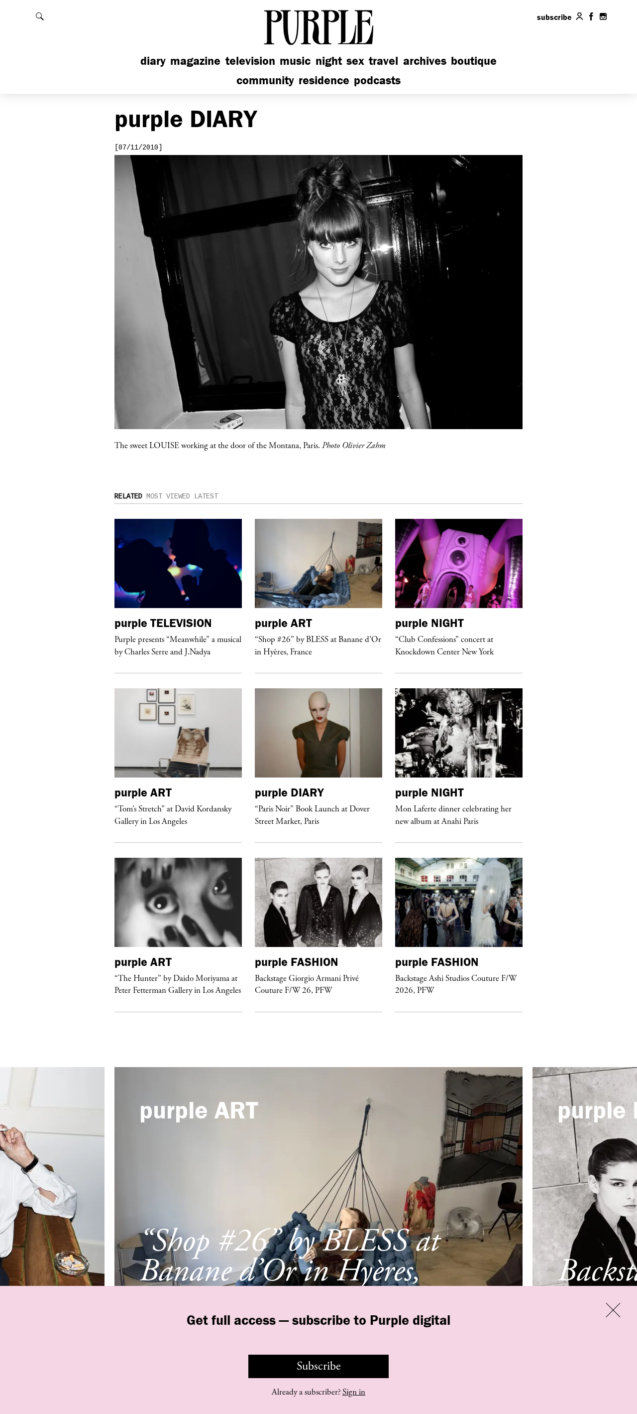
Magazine (195, 60)
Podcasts (377, 80)
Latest (206, 496)
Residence (324, 80)
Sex (355, 60)
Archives (424, 60)
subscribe (554, 17)
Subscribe (319, 1366)
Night (329, 60)
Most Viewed (168, 496)
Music (295, 60)
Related (128, 496)
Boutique (474, 60)
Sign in (353, 1392)
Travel (383, 60)
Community (265, 80)
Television (250, 60)
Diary (153, 60)
